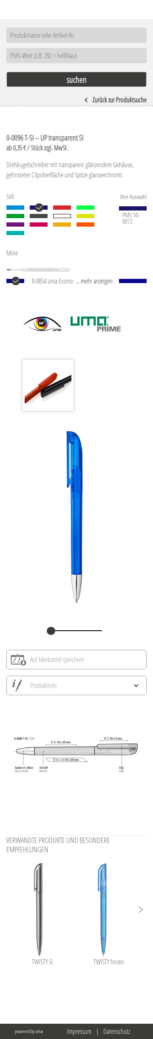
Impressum (79, 1031)
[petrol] (15, 233)
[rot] (62, 207)
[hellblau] (15, 207)
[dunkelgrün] (15, 216)
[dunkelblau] (39, 207)
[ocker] (62, 224)
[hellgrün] (85, 207)
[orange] (85, 224)
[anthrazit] (39, 216)
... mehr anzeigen (94, 281)
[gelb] (85, 216)
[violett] (15, 224)
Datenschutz (116, 1031)
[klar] (62, 216)
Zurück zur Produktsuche (120, 99)
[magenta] (39, 224)
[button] (140, 909)
